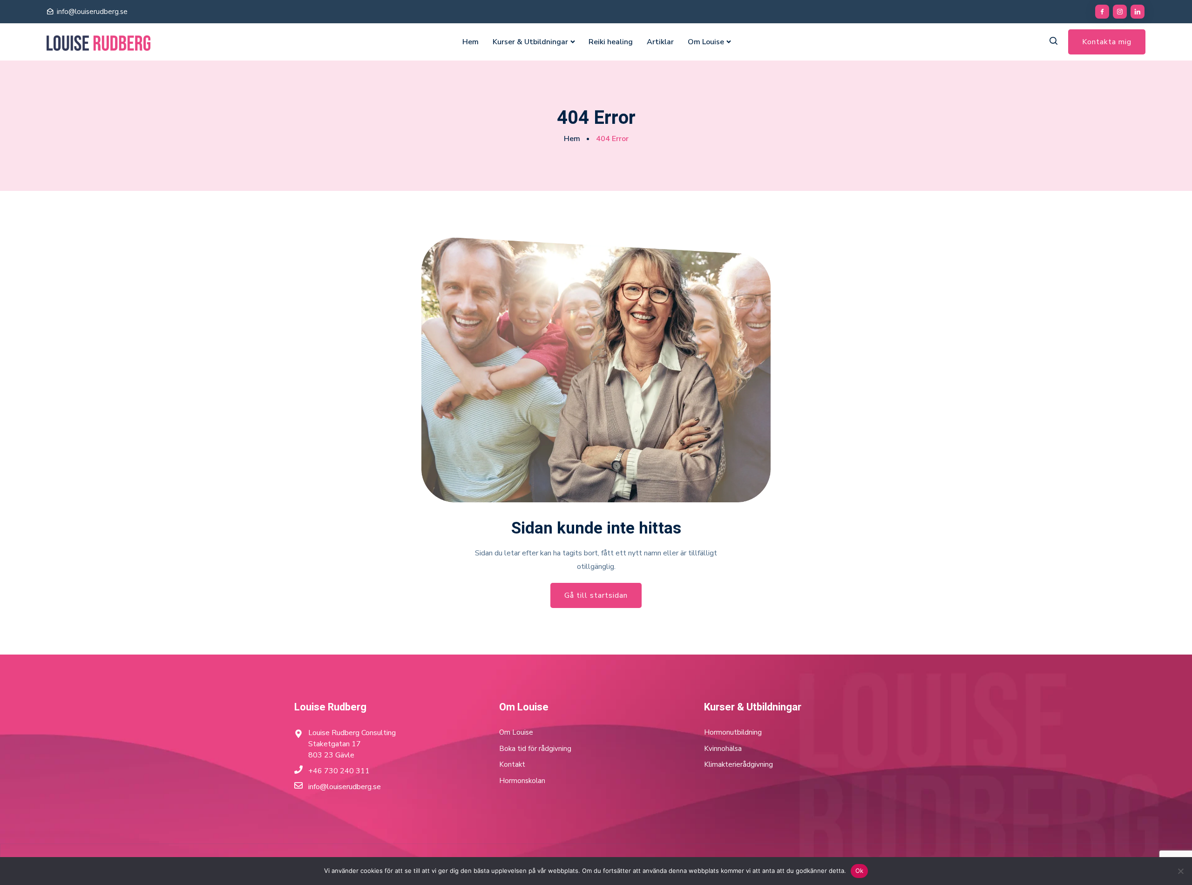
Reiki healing (611, 42)
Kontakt (512, 764)
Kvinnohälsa (723, 748)
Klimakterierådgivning (738, 764)
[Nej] (1180, 871)
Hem (470, 42)
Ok (859, 870)
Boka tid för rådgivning (535, 748)
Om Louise (706, 42)
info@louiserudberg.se (92, 11)
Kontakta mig (1106, 42)
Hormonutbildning (733, 732)
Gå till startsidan (596, 595)
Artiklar (660, 42)
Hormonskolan (522, 780)
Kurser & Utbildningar (530, 42)
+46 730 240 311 (339, 771)
